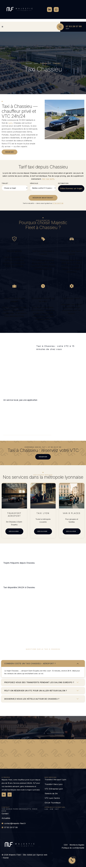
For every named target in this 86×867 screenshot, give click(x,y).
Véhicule (34, 183)
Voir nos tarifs (48, 179)
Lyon (10, 123)
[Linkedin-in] (49, 9)
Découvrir (14, 531)
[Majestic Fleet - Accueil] (19, 9)
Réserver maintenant (43, 198)
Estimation (63, 183)
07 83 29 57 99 (74, 26)
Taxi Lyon (43, 513)
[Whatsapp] (56, 9)
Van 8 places (71, 513)
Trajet (5, 183)
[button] (43, 663)
